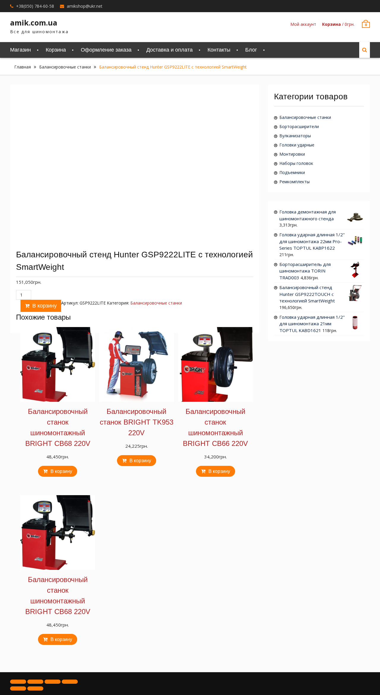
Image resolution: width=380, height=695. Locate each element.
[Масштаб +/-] (70, 682)
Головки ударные (296, 145)
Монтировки (292, 154)
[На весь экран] (53, 682)
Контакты (219, 50)
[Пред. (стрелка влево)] (18, 688)
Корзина (56, 50)
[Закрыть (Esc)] (18, 682)
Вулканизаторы (295, 135)
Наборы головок (296, 163)
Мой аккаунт (303, 24)
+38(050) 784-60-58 (35, 6)
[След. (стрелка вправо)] (35, 688)
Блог (251, 50)
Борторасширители (299, 126)
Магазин (20, 50)
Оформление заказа (106, 50)
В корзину (44, 306)
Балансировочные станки (65, 67)
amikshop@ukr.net (84, 6)
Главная (22, 67)
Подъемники (292, 172)
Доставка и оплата (169, 50)
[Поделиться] (35, 682)
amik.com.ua (33, 22)
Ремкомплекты (294, 181)
